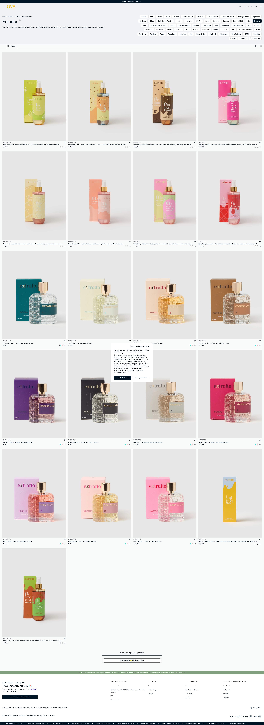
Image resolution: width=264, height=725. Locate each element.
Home (4, 16)
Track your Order (116, 686)
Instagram (226, 690)
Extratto (29, 16)
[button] (246, 7)
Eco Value (189, 694)
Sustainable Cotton (192, 690)
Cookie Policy (31, 715)
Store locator (115, 700)
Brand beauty (20, 16)
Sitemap (52, 715)
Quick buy (34, 138)
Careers (151, 694)
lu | (256, 708)
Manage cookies (18, 715)
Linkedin (226, 697)
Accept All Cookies (123, 378)
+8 (64, 147)
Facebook (226, 686)
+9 (64, 345)
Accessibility (6, 715)
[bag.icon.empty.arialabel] (260, 7)
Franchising (152, 690)
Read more (179, 672)
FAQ (111, 696)
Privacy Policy (42, 715)
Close (259, 723)
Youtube (226, 694)
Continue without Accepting (140, 346)
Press (150, 686)
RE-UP (188, 697)
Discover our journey (193, 686)
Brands (10, 16)
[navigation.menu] (3, 7)
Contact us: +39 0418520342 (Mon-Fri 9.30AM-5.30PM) (127, 691)
